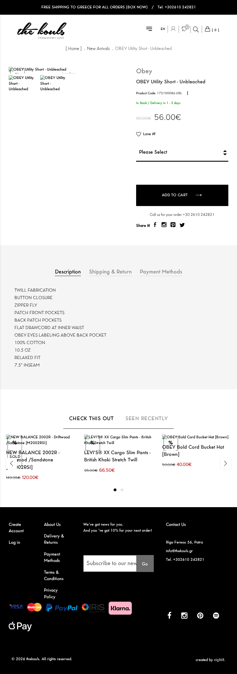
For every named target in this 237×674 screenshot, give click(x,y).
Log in (14, 542)
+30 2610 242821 (198, 215)
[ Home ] (74, 48)
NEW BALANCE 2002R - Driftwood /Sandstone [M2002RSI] (33, 460)
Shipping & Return (110, 272)
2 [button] (122, 489)
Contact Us (176, 524)
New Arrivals (98, 48)
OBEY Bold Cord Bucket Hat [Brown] (193, 451)
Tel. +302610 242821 (185, 560)
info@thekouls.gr (179, 551)
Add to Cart (175, 195)
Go (145, 564)
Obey (144, 71)
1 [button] (115, 489)
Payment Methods (161, 272)
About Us (52, 524)
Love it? (149, 134)
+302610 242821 (180, 7)
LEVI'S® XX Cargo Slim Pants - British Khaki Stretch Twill (117, 456)
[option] (23, 84)
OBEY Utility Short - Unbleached (143, 48)
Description (68, 272)
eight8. (219, 659)
